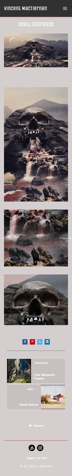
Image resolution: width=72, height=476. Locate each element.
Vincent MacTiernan (25, 8)
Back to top (37, 458)
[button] (36, 425)
